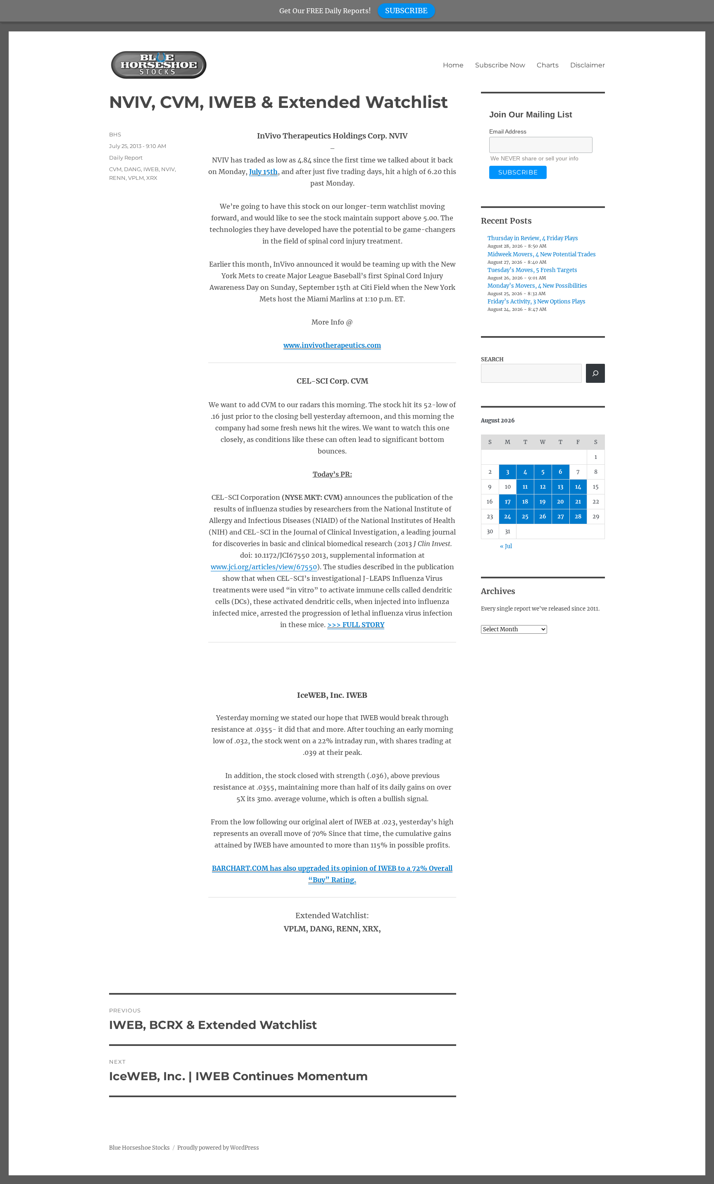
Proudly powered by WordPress (218, 1147)
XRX (151, 177)
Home (453, 65)
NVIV (168, 169)
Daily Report (126, 157)
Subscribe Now (500, 65)
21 (578, 501)
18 (525, 501)
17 (508, 501)
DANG (132, 169)
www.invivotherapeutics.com (332, 345)
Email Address (507, 131)
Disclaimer (587, 65)
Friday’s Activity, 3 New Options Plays (536, 301)
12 (543, 486)
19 (543, 501)
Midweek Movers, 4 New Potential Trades (542, 254)
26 (542, 516)
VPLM (136, 177)
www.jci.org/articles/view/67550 (264, 567)
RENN (117, 177)
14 (578, 486)
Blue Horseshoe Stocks (139, 1147)
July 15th (263, 171)
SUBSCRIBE (406, 10)
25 (525, 516)
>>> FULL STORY (355, 625)
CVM (115, 169)
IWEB (151, 169)
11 (525, 486)
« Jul (506, 546)
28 (578, 516)
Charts (548, 65)
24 (507, 516)
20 (560, 501)
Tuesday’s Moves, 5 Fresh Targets (532, 270)
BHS (115, 134)
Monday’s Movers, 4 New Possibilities (537, 285)
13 (560, 486)
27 (560, 516)
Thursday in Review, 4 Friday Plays (533, 238)
